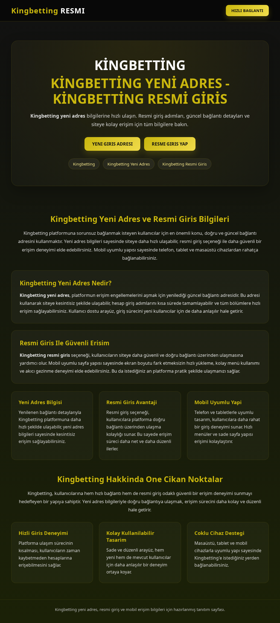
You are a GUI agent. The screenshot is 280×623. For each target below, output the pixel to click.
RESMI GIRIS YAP (170, 144)
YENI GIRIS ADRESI (112, 144)
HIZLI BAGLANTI (247, 10)
